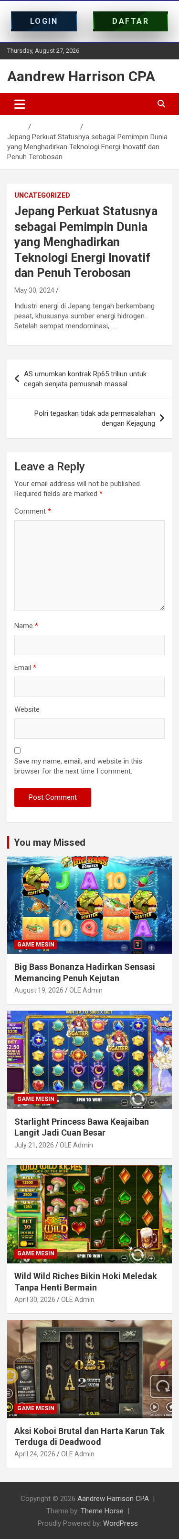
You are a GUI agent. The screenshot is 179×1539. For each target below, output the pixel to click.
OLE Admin (86, 990)
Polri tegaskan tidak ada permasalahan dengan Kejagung (94, 418)
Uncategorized (42, 195)
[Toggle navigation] (19, 104)
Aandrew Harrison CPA (81, 76)
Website (27, 709)
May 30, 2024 (34, 290)
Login (44, 21)
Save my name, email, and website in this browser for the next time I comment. (78, 766)
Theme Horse (102, 1511)
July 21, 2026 (34, 1145)
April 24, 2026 (34, 1454)
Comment (32, 511)
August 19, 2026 (38, 990)
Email (25, 667)
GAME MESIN (35, 944)
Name (26, 625)
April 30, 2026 (34, 1299)
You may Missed (49, 842)
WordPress (120, 1523)
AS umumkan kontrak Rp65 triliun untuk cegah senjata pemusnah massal (85, 379)
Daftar (130, 21)
